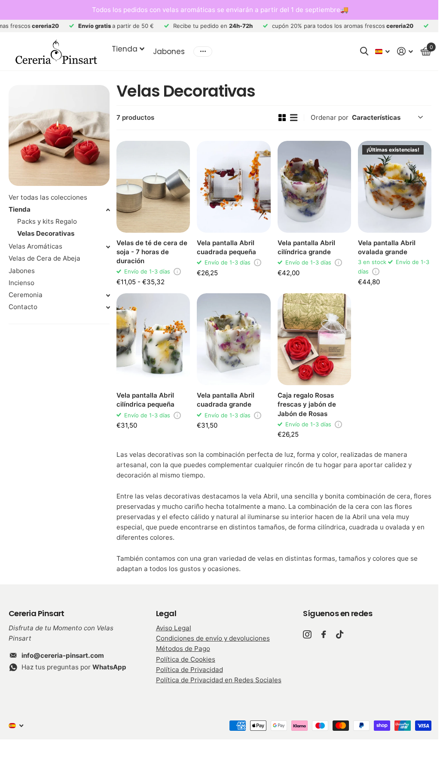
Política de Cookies (185, 659)
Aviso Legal (173, 628)
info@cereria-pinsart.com (62, 655)
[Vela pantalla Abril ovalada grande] (394, 187)
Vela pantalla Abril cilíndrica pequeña (145, 399)
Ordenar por (329, 117)
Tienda (20, 209)
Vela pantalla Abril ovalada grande (387, 247)
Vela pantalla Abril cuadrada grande (225, 399)
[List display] (293, 117)
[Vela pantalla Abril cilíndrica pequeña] (153, 339)
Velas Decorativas (45, 233)
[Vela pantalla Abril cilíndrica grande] (314, 187)
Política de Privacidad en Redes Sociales (218, 680)
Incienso (21, 283)
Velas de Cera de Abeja (44, 258)
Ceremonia (26, 295)
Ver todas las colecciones (48, 197)
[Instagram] (307, 634)
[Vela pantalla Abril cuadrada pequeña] (233, 187)
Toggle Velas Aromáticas (107, 246)
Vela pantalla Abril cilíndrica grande (306, 247)
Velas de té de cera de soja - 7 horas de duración (151, 252)
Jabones (169, 51)
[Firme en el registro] (405, 51)
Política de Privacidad (189, 670)
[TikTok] (339, 634)
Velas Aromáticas (35, 246)
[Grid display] (282, 117)
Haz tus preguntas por (73, 667)
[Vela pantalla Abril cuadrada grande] (233, 339)
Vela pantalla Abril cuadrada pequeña (226, 247)
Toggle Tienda (107, 210)
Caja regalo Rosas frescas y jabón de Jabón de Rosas (307, 404)
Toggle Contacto (107, 307)
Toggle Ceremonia (107, 295)
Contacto (23, 307)
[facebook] (323, 634)
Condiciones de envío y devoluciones (213, 638)
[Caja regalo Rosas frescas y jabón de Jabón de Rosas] (314, 339)
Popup (177, 271)
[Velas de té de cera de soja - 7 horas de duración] (153, 187)
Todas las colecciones (128, 48)
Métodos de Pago (183, 648)
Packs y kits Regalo (47, 221)
